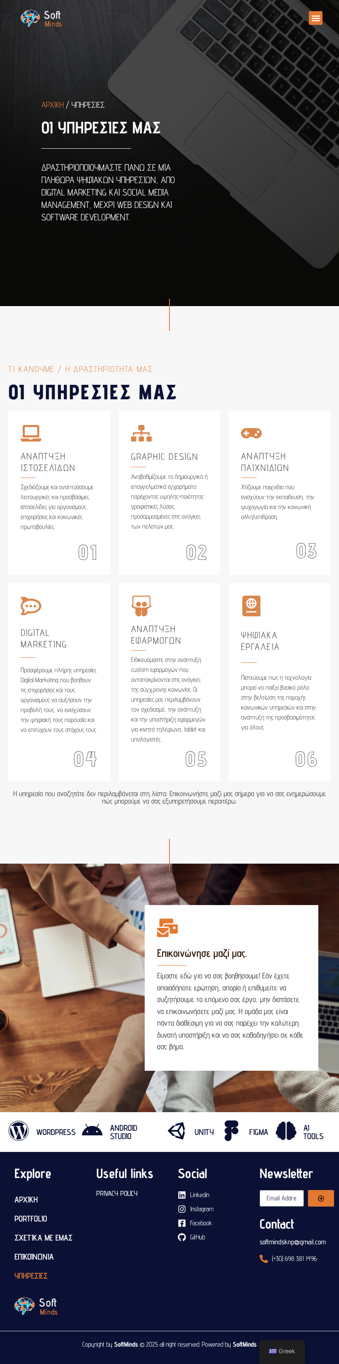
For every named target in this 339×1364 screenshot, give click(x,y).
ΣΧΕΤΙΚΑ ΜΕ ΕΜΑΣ (43, 1238)
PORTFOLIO (30, 1219)
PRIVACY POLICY (117, 1193)
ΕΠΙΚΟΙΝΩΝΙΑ (34, 1257)
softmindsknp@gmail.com (293, 1242)
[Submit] (321, 1198)
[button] (315, 18)
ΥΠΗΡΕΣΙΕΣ (31, 1276)
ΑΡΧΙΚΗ (26, 1200)
